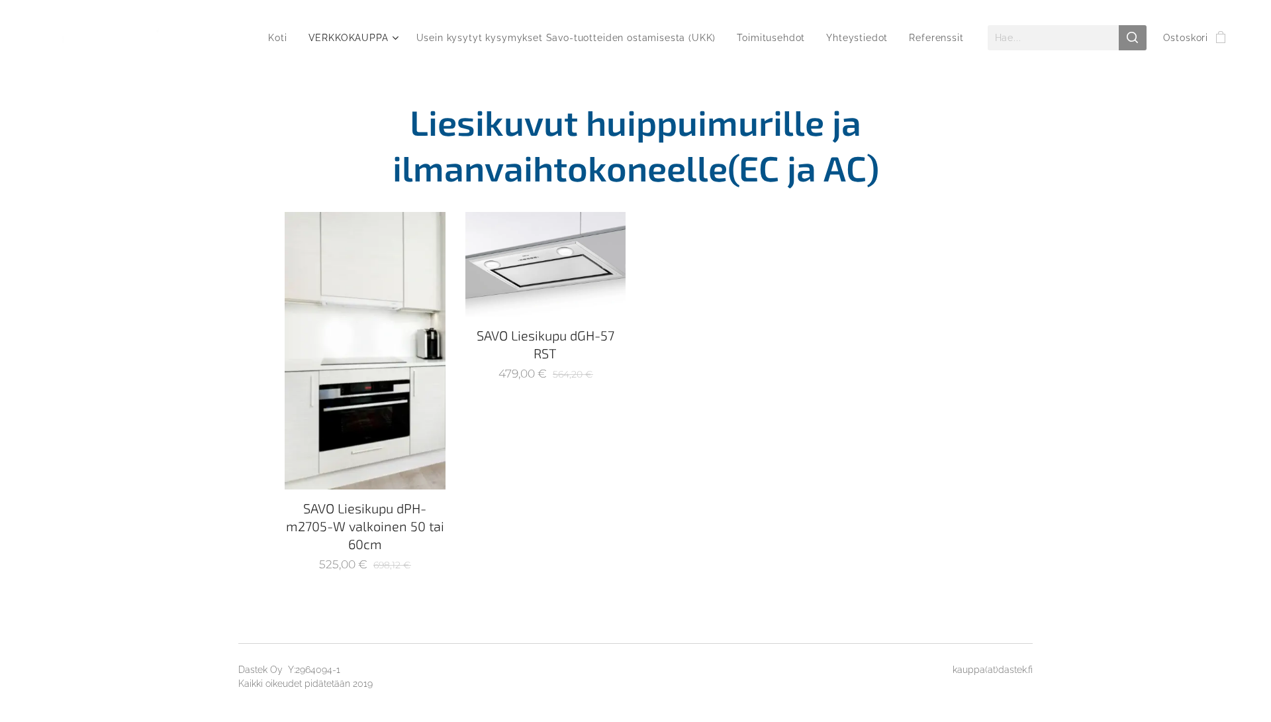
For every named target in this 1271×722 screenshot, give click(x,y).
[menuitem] (281, 37)
